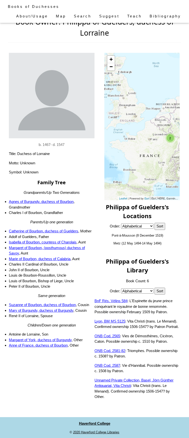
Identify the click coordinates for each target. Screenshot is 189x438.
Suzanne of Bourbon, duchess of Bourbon (42, 305)
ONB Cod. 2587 (107, 365)
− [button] (111, 67)
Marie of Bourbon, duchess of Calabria (39, 259)
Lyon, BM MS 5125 (109, 321)
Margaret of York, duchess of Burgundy (40, 340)
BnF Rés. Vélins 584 (110, 301)
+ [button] (111, 59)
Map (61, 16)
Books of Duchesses (33, 6)
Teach (134, 16)
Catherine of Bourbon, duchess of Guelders (43, 231)
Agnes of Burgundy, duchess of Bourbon (41, 201)
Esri (146, 198)
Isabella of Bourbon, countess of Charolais (43, 242)
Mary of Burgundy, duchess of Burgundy (41, 310)
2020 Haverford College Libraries (96, 432)
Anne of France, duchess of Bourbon (38, 345)
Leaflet (123, 198)
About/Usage (32, 16)
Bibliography (165, 16)
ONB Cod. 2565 (107, 336)
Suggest (109, 16)
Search (82, 16)
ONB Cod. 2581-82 (109, 351)
